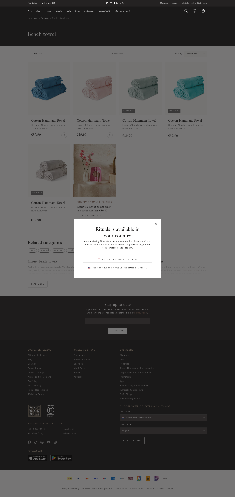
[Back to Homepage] (117, 3)
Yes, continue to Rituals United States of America (120, 268)
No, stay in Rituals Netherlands (119, 259)
